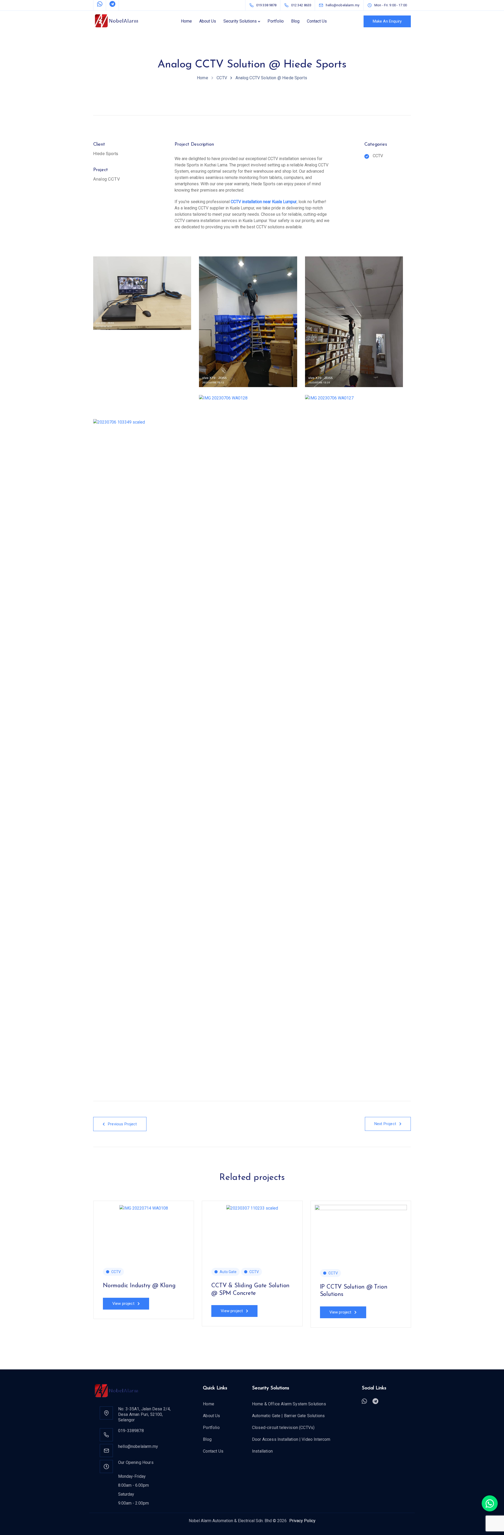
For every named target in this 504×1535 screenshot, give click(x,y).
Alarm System (449, 1272)
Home (186, 21)
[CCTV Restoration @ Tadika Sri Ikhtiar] (35, 1207)
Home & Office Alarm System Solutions (289, 1403)
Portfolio (275, 21)
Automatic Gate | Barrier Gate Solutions (288, 1415)
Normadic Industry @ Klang (139, 1286)
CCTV (116, 1272)
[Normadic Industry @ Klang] (143, 1207)
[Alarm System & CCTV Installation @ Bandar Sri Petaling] (469, 1207)
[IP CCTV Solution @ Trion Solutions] (361, 1233)
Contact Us (317, 21)
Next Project (385, 1123)
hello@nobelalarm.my (138, 1446)
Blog (295, 21)
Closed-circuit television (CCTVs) (283, 1427)
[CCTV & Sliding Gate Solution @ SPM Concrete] (252, 1207)
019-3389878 (131, 1430)
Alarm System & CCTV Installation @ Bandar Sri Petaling (461, 1293)
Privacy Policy (302, 1520)
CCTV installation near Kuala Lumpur (264, 201)
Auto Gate (228, 1272)
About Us (207, 21)
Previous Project (122, 1124)
